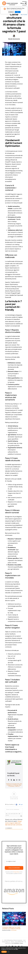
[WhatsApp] (16, 780)
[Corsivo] (8, 813)
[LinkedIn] (14, 780)
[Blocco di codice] (18, 813)
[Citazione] (16, 813)
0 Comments (11, 786)
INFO (17, 949)
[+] (8, 815)
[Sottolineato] (9, 813)
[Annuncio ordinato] (13, 813)
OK (17, 12)
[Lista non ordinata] (14, 813)
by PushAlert (24, 14)
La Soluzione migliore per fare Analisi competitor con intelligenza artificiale (11, 927)
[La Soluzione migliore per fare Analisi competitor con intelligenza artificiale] (14, 918)
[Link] (19, 813)
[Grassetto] (6, 813)
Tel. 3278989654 (15, 943)
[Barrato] (11, 813)
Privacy (21, 943)
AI (12, 785)
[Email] (19, 780)
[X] (11, 780)
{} (6, 815)
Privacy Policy (16, 871)
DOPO (11, 12)
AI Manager (16, 785)
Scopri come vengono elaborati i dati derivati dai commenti (13, 823)
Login (21, 804)
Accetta (4, 951)
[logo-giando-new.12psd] (10, 2)
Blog (20, 785)
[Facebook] (8, 780)
